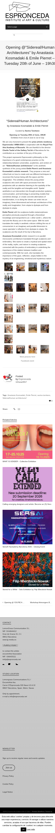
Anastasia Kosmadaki (16, 395)
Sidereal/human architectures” (15, 398)
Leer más (31, 829)
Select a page (12, 27)
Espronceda (25, 379)
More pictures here (27, 357)
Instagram (5, 663)
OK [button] (23, 829)
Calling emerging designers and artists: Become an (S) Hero (27, 504)
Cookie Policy (8, 784)
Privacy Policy (8, 776)
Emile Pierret (31, 395)
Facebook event (27, 361)
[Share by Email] (18, 409)
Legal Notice (8, 792)
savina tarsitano (43, 395)
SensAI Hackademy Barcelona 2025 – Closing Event (24, 547)
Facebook (10, 663)
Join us (9, 768)
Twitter (16, 663)
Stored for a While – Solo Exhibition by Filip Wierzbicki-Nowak (27, 589)
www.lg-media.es (9, 640)
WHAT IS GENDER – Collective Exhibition (19, 461)
